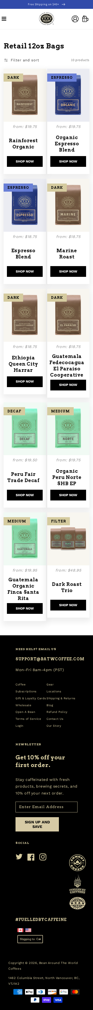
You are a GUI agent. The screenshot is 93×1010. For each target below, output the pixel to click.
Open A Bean (25, 712)
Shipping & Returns (60, 698)
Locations (53, 691)
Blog (49, 705)
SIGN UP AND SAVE (37, 824)
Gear (50, 684)
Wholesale (23, 705)
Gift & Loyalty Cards (31, 698)
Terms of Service (28, 719)
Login (19, 725)
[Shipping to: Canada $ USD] (30, 938)
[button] (4, 19)
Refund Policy (56, 712)
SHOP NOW (25, 161)
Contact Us (54, 719)
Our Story (53, 725)
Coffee (21, 684)
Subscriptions (26, 691)
